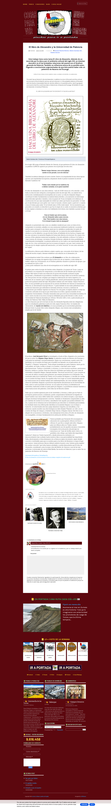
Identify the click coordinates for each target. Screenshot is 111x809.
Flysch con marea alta (72, 605)
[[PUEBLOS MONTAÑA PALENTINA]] (34, 697)
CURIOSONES (39, 4)
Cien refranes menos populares (50, 656)
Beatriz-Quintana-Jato (76, 50)
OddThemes (83, 796)
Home (25, 4)
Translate (60, 730)
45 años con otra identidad (82, 655)
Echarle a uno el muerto (72, 655)
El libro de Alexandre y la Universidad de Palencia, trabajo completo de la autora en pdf (47, 457)
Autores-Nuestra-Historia (62, 50)
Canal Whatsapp (78, 674)
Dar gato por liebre (31, 778)
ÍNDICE (31, 4)
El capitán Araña (30, 783)
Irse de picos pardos (61, 655)
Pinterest (68, 674)
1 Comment (49, 50)
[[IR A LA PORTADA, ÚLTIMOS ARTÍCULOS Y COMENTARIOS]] (55, 670)
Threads (45, 674)
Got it (92, 804)
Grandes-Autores (55, 52)
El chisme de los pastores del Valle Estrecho (39, 656)
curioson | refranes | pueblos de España (40, 796)
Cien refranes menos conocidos (28, 656)
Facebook (30, 674)
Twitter (38, 674)
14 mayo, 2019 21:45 (46, 543)
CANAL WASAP (56, 4)
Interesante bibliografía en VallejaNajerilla (36, 455)
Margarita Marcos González (36, 543)
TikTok (52, 674)
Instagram (59, 674)
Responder (34, 553)
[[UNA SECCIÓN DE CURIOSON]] (76, 698)
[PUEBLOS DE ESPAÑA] (55, 698)
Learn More (84, 804)
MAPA (48, 4)
